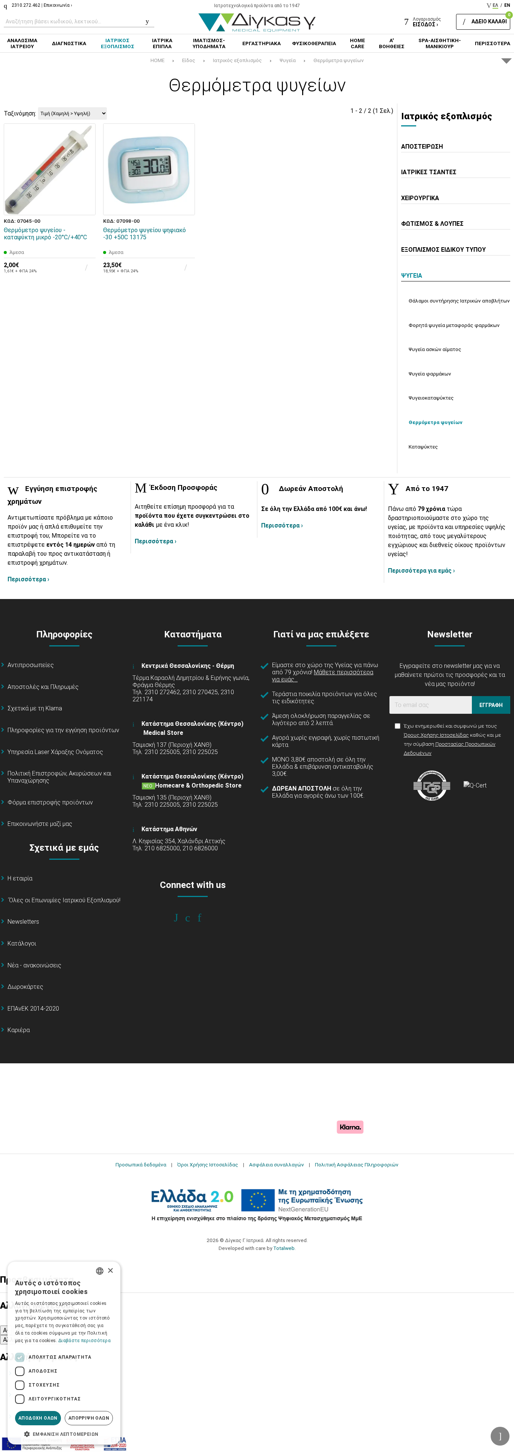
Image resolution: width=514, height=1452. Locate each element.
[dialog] (64, 1353)
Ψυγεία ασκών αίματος (435, 349)
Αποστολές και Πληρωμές (43, 686)
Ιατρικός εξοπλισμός (237, 60)
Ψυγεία (288, 60)
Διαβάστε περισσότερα (84, 1340)
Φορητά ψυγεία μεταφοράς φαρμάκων (454, 325)
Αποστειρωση (422, 146)
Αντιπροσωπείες (31, 665)
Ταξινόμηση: (20, 113)
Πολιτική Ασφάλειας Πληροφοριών (356, 1165)
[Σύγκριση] (84, 204)
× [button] (110, 1271)
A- (6, 1330)
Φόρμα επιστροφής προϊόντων (50, 802)
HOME (157, 60)
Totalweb (284, 1248)
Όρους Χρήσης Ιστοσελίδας (436, 735)
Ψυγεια (411, 275)
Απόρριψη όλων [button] (88, 1418)
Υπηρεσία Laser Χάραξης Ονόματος (55, 752)
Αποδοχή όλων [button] (38, 1418)
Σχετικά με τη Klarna (35, 708)
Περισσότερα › (28, 579)
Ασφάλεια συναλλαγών (276, 1165)
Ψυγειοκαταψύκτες (431, 398)
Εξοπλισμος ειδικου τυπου (443, 249)
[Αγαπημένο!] (84, 187)
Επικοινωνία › (58, 5)
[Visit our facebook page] (181, 917)
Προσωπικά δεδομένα (141, 1165)
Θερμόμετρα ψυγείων (338, 60)
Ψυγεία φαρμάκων (430, 374)
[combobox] (99, 1271)
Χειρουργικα (420, 198)
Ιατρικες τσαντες (428, 172)
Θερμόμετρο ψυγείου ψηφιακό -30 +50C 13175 (144, 234)
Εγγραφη (491, 705)
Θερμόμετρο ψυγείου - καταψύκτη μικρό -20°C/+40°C (45, 234)
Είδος (188, 60)
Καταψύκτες (423, 447)
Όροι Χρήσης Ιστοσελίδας (207, 1165)
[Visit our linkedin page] (204, 917)
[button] (64, 1433)
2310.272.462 (26, 5)
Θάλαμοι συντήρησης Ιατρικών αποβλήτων (459, 301)
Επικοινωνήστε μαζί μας (40, 823)
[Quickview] (84, 169)
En (507, 5)
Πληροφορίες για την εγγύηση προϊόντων (63, 730)
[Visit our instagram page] (193, 917)
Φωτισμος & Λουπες (432, 223)
